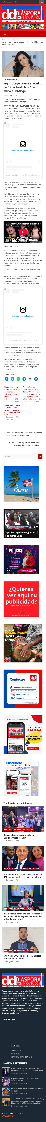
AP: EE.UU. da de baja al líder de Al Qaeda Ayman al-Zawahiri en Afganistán (24, 444)
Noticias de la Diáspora (23, 829)
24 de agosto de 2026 (12, 841)
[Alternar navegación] (5, 34)
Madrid (15, 869)
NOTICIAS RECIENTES (15, 1063)
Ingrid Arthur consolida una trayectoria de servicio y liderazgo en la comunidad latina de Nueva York (12, 410)
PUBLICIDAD (16, 1051)
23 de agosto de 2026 (12, 880)
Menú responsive (41, 2)
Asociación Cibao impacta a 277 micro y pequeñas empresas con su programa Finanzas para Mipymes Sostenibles (27, 1101)
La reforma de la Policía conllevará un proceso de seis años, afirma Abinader (24, 434)
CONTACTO (15, 1054)
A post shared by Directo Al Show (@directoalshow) (25, 175)
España (7, 869)
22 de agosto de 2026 (12, 922)
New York (8, 829)
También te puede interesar (18, 803)
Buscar (40, 456)
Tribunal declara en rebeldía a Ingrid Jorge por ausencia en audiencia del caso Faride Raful (12, 392)
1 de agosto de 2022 (11, 95)
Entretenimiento (11, 79)
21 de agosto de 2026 (12, 962)
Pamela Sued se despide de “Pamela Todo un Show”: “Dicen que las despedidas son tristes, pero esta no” (31, 392)
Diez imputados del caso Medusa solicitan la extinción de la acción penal (27, 1069)
